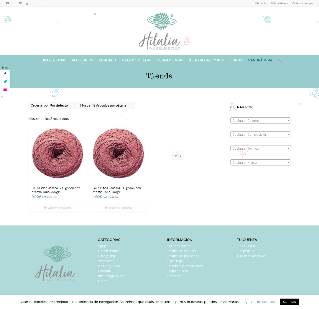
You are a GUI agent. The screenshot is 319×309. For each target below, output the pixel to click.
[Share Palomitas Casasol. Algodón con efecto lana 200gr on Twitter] (5, 82)
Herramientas (108, 251)
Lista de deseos (279, 3)
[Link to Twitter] (20, 3)
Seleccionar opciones (59, 207)
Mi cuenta (260, 3)
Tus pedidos (246, 251)
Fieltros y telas (109, 266)
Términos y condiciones (185, 266)
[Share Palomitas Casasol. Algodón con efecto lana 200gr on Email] (5, 90)
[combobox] (260, 120)
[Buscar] (278, 60)
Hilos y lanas (107, 256)
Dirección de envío (251, 256)
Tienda (159, 76)
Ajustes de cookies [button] (259, 302)
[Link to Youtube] (7, 3)
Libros (102, 281)
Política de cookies (181, 251)
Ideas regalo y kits (111, 276)
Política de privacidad (183, 256)
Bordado (104, 271)
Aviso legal (175, 261)
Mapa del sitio (177, 271)
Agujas (103, 246)
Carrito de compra (303, 3)
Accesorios (106, 261)
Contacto (174, 276)
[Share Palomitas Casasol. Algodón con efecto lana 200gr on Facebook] (5, 74)
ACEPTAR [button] (289, 302)
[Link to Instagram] (27, 3)
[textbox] (261, 121)
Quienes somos (179, 246)
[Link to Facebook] (14, 3)
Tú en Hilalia (246, 246)
